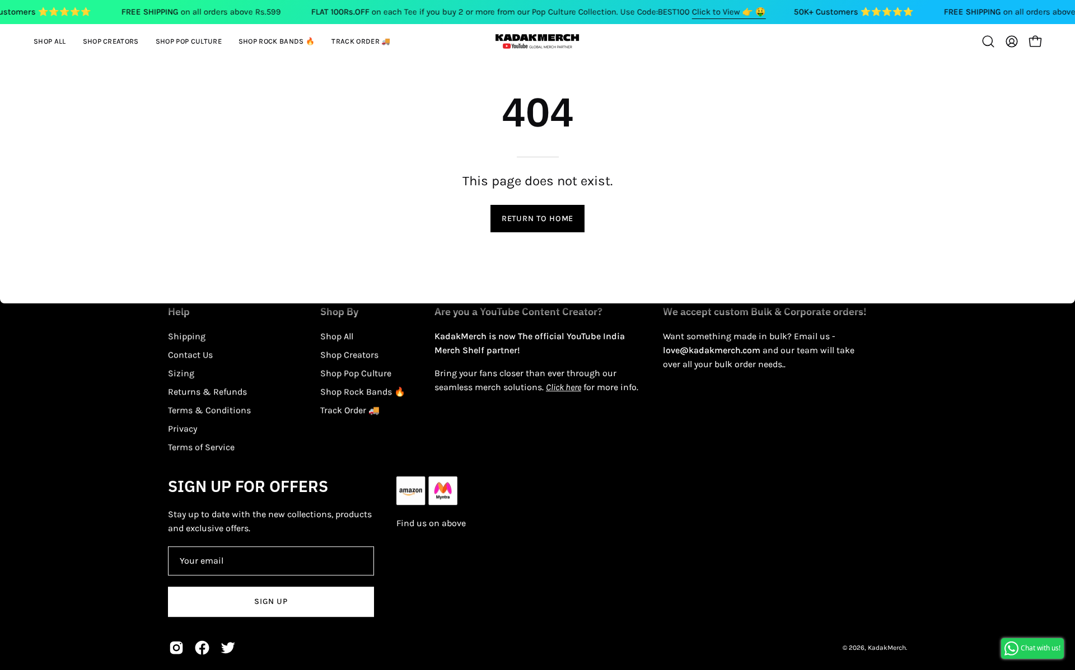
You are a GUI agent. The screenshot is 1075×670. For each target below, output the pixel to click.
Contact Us (190, 354)
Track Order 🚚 (350, 410)
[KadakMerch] (537, 41)
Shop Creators (349, 354)
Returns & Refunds (207, 391)
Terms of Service (201, 447)
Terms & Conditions (209, 410)
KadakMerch (887, 648)
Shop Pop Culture (355, 373)
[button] (110, 41)
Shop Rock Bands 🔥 (362, 391)
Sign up (270, 601)
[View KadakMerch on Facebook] (202, 647)
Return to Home (537, 218)
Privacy (182, 428)
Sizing (181, 373)
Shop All (336, 336)
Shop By (339, 312)
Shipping (186, 336)
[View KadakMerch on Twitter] (227, 647)
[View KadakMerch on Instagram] (176, 647)
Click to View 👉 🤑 (729, 12)
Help (179, 312)
